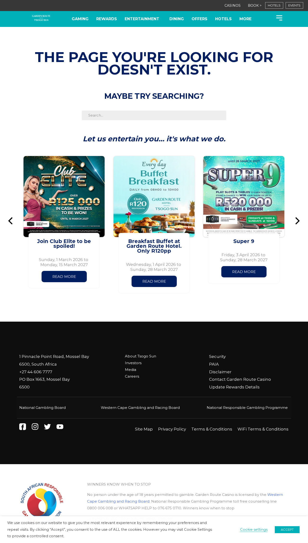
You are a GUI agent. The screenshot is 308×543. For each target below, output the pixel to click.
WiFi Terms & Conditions (263, 429)
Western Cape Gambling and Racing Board (140, 407)
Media (130, 369)
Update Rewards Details (234, 387)
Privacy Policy (172, 429)
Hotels (223, 19)
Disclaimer (220, 371)
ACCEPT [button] (287, 529)
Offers (199, 19)
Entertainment (142, 19)
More (245, 19)
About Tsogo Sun (140, 356)
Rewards (106, 19)
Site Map (144, 429)
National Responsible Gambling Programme (247, 407)
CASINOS (233, 5)
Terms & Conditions (211, 429)
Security (217, 356)
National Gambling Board (42, 407)
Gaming (80, 19)
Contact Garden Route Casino (240, 379)
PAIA (214, 364)
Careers (132, 376)
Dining (176, 19)
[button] (13, 221)
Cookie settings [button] (254, 529)
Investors (133, 363)
